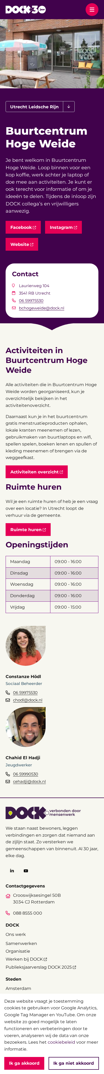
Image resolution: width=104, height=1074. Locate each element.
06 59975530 (31, 300)
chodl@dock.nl (27, 700)
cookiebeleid (61, 1042)
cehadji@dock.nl (29, 781)
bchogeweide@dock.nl (41, 308)
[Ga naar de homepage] (26, 9)
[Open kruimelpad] (68, 106)
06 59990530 (25, 773)
